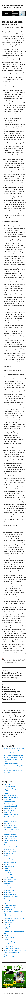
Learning (6, 864)
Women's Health (9, 957)
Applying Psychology (10, 789)
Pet (5, 903)
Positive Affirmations (10, 905)
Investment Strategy (10, 862)
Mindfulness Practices (10, 879)
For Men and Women (10, 840)
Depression (7, 823)
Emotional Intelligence (11, 832)
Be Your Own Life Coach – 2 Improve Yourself (13, 6)
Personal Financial (9, 901)
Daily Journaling (9, 810)
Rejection (7, 914)
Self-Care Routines (9, 920)
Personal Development (11, 899)
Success (6, 939)
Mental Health (8, 877)
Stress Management (10, 937)
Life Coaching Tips (9, 866)
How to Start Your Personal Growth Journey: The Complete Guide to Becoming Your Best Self (14, 751)
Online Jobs (7, 892)
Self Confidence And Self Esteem (14, 918)
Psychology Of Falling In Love (13, 911)
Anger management (10, 786)
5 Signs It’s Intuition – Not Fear (14, 768)
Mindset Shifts (8, 881)
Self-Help (7, 924)
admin (6, 659)
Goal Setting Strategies (11, 847)
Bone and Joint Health (10, 795)
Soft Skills (7, 929)
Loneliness (7, 870)
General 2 (7, 845)
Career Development (10, 804)
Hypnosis (6, 855)
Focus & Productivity (10, 838)
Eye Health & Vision (10, 834)
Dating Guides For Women (12, 817)
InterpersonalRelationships (9, 662)
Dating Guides (8, 812)
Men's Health (8, 875)
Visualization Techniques (11, 952)
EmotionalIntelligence (18, 660)
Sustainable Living (9, 942)
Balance (6, 793)
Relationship (8, 916)
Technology (7, 944)
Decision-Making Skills (11, 821)
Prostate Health (8, 909)
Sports (6, 935)
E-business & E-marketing (12, 830)
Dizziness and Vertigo (10, 827)
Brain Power (7, 799)
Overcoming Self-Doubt (11, 896)
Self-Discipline (8, 922)
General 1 (6, 842)
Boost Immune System (11, 797)
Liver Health (7, 868)
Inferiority (7, 858)
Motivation (7, 883)
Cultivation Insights (10, 808)
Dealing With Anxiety (10, 819)
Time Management (10, 946)
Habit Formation (9, 849)
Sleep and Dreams (9, 927)
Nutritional (7, 888)
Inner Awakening (9, 860)
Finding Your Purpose (10, 836)
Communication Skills (10, 806)
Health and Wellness (10, 851)
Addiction (7, 784)
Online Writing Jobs (10, 894)
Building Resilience (9, 801)
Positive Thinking (9, 907)
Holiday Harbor (8, 853)
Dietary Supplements (10, 825)
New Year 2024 (8, 886)
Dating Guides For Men (11, 814)
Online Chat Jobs (9, 890)
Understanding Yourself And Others (15, 950)
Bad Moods (7, 791)
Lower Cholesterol (9, 873)
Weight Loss (7, 955)
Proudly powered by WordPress (10, 995)
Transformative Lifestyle (11, 948)
